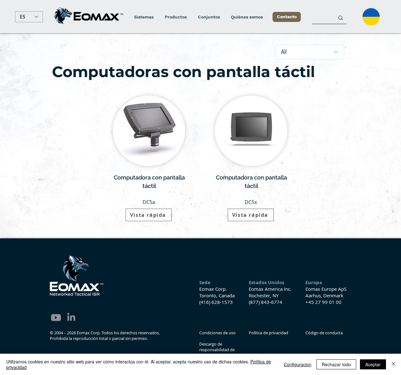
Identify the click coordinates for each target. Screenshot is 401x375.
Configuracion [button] (297, 364)
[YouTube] (56, 317)
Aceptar (373, 364)
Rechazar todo (336, 364)
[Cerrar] (393, 364)
